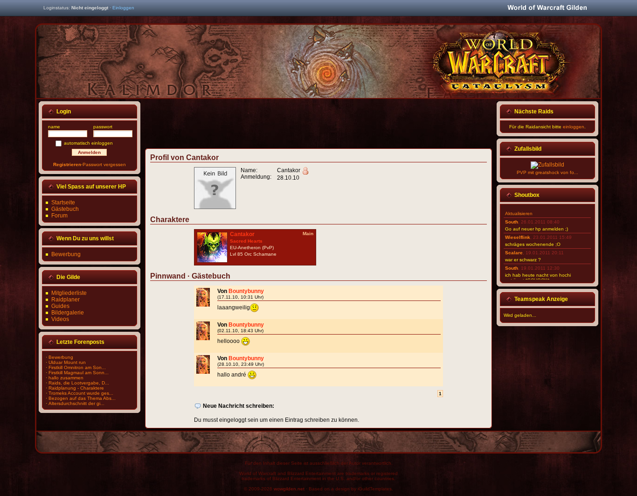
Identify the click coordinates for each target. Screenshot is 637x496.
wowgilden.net (289, 488)
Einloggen (123, 7)
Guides (60, 306)
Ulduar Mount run (67, 362)
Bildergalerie (67, 312)
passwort (102, 126)
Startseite (63, 202)
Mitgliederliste (69, 293)
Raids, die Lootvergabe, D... (78, 382)
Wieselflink (517, 237)
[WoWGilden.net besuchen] (547, 8)
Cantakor (242, 234)
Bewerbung (66, 254)
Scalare (514, 252)
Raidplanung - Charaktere (76, 388)
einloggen (573, 126)
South (511, 221)
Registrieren (67, 164)
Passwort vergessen (104, 164)
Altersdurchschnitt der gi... (76, 403)
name (54, 126)
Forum (59, 215)
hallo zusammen (65, 377)
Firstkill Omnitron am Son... (77, 367)
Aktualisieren (519, 213)
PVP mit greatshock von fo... (547, 172)
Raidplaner (65, 299)
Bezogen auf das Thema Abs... (82, 398)
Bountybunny (246, 291)
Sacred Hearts (246, 241)
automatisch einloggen (88, 143)
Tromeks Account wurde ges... (80, 393)
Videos (60, 319)
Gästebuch (65, 209)
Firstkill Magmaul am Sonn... (78, 372)
